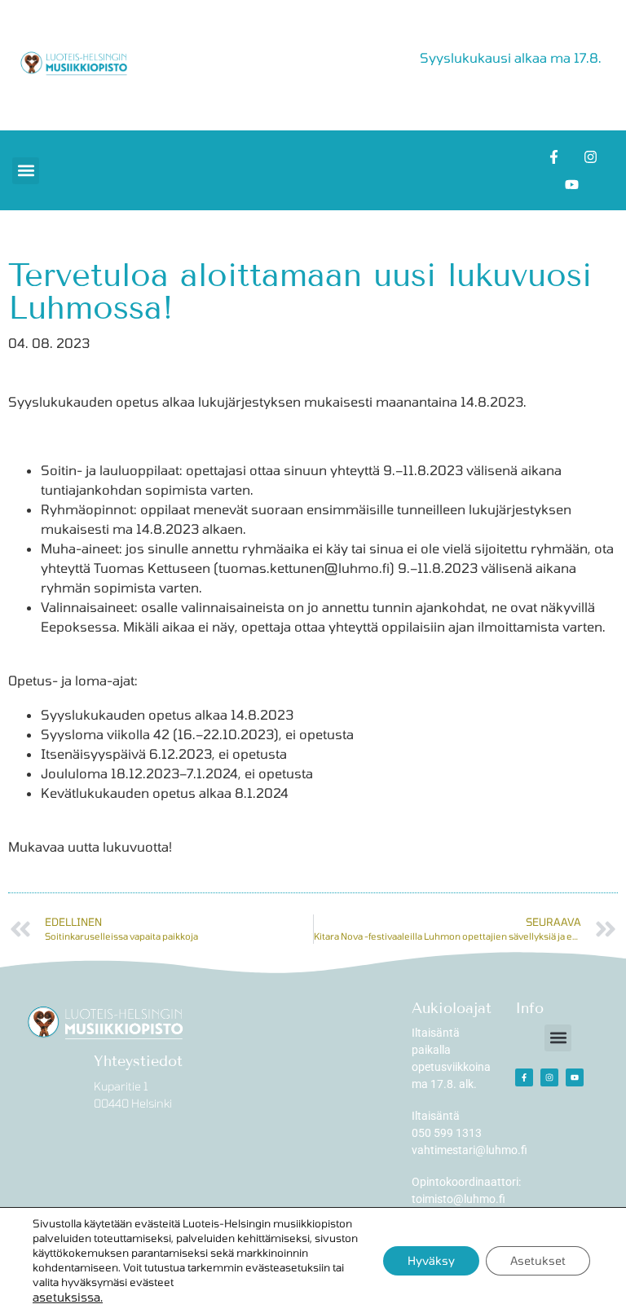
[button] (25, 170)
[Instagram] (590, 156)
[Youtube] (572, 184)
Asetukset (538, 1260)
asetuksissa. (68, 1296)
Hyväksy (431, 1260)
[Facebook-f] (553, 156)
